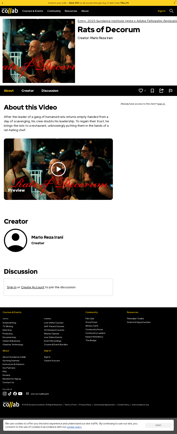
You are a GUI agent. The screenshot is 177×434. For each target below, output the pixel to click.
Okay (158, 425)
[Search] (171, 11)
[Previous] (2, 3)
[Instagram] (5, 394)
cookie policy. (74, 427)
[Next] (174, 3)
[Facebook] (15, 394)
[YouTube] (20, 394)
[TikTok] (10, 394)
